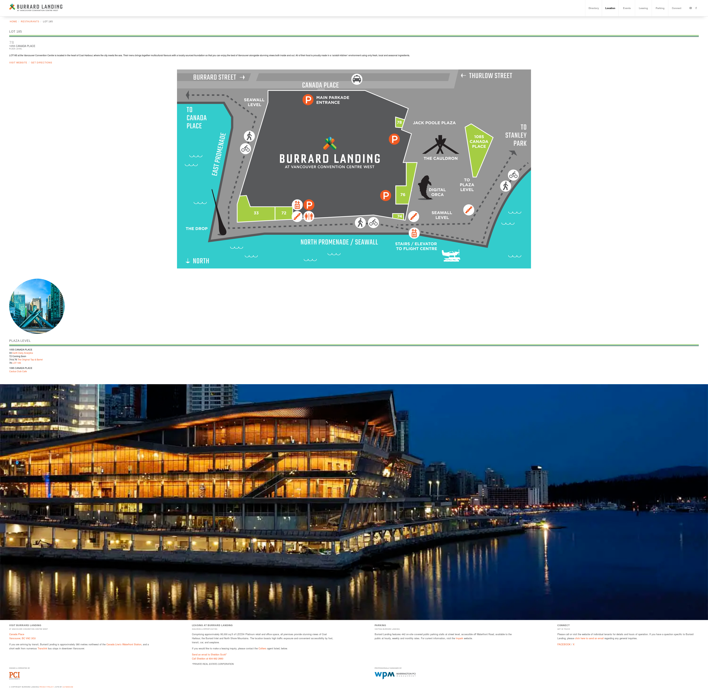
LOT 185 (16, 362)
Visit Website (18, 62)
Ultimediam (68, 687)
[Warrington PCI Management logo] (395, 678)
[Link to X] (690, 8)
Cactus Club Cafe (18, 371)
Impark (459, 638)
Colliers (262, 648)
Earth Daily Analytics (22, 352)
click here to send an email (589, 638)
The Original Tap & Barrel (30, 359)
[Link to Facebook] (696, 8)
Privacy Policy (46, 687)
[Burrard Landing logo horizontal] (35, 8)
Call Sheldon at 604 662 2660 (207, 658)
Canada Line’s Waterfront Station (123, 644)
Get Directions (41, 62)
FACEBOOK (564, 644)
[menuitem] (593, 8)
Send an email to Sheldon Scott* (209, 654)
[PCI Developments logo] (14, 678)
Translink (42, 648)
